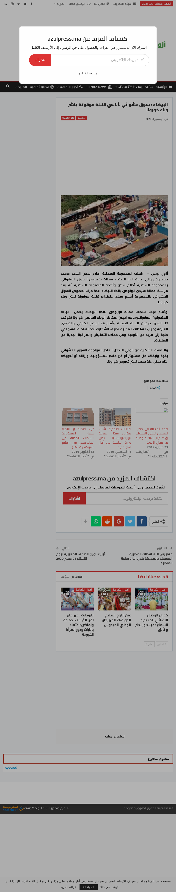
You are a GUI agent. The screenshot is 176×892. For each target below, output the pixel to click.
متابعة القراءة (88, 73)
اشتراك (40, 60)
